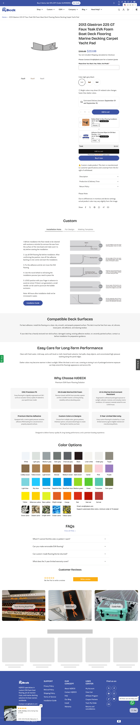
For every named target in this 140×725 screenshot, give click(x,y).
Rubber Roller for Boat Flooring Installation (104, 119)
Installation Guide (50, 700)
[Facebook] (122, 2)
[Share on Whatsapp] (99, 207)
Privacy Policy (49, 686)
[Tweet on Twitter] (90, 207)
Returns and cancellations (90, 708)
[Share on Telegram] (103, 207)
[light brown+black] (89, 82)
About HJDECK (70, 688)
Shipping (94, 55)
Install (67, 703)
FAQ (66, 696)
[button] (105, 111)
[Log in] (123, 9)
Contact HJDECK (71, 692)
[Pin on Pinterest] (94, 207)
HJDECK (34, 721)
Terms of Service (50, 697)
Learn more (106, 154)
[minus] (81, 112)
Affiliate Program (92, 696)
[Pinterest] (125, 2)
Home (4, 17)
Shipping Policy (49, 693)
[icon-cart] (128, 9)
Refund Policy (49, 690)
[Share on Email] (108, 207)
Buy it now (99, 158)
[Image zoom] (44, 48)
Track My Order (91, 703)
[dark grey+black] (97, 82)
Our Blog (68, 699)
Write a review (85, 579)
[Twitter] (119, 2)
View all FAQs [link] (69, 531)
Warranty (68, 707)
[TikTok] (131, 2)
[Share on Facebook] (85, 207)
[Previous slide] (3, 3)
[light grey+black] (82, 82)
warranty (104, 422)
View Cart (89, 692)
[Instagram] (128, 2)
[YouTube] (134, 2)
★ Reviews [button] (138, 364)
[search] (119, 9)
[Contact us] (132, 703)
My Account (90, 688)
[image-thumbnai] (23, 78)
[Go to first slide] (114, 3)
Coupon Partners (92, 699)
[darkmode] (135, 9)
